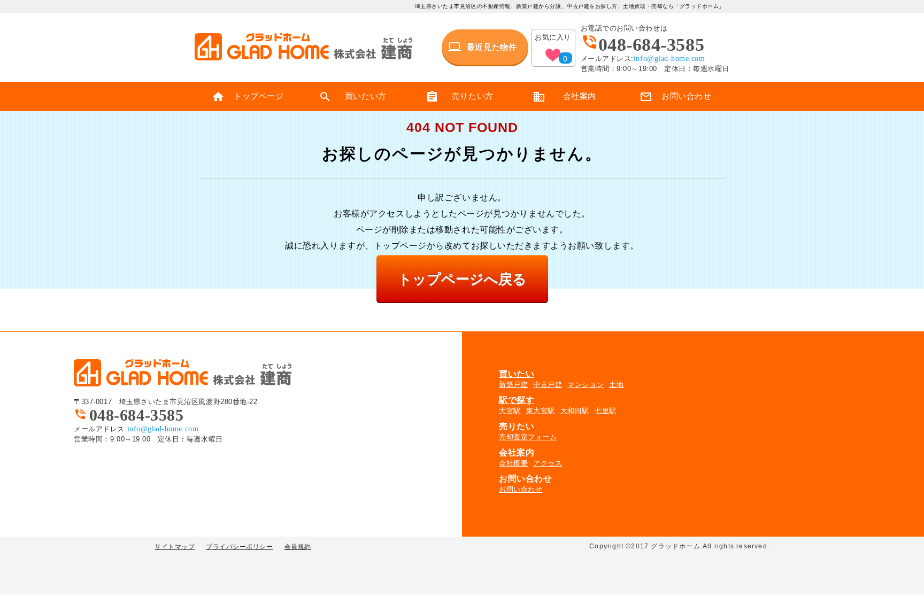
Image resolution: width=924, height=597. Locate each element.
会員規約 (297, 547)
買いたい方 (353, 96)
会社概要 (513, 463)
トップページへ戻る (462, 279)
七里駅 (606, 411)
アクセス (547, 463)
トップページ (247, 96)
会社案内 (564, 96)
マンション (585, 385)
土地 (616, 385)
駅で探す (516, 400)
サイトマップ (175, 547)
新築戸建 (513, 385)
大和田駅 (574, 411)
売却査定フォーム (528, 437)
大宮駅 (510, 411)
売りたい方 (460, 96)
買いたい (516, 373)
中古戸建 (547, 385)
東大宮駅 (540, 411)
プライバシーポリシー (239, 547)
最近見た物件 (482, 46)
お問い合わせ (675, 96)
